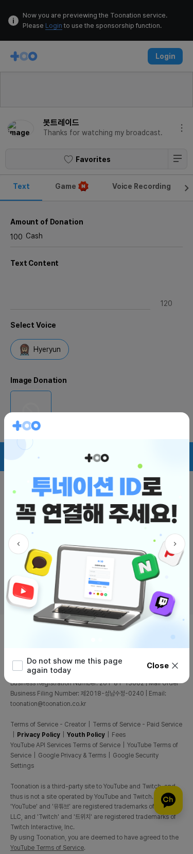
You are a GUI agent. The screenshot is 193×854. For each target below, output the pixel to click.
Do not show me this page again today (74, 665)
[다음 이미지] (175, 544)
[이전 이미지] (18, 544)
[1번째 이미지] (93, 640)
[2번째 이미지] (100, 640)
